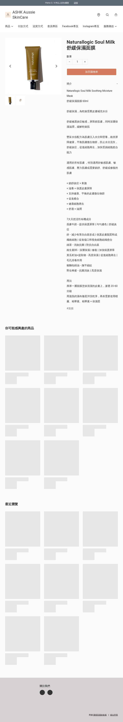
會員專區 (52, 26)
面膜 (71, 308)
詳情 (76, 3)
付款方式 (23, 26)
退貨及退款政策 (100, 715)
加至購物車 (91, 71)
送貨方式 (38, 26)
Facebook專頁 (70, 26)
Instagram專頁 (91, 26)
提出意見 (114, 715)
